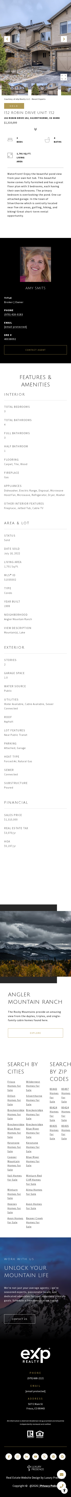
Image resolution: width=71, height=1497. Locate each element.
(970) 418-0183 (13, 314)
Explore (35, 1032)
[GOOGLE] (62, 1456)
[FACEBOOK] (8, 1456)
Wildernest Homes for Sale (33, 1086)
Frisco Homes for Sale (14, 1086)
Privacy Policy (49, 1485)
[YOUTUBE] (35, 1456)
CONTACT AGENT (35, 349)
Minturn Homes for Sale (14, 1194)
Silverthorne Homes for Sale (34, 1100)
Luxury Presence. (54, 1477)
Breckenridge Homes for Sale (15, 1114)
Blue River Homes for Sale (33, 1161)
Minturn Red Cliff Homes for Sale (34, 1180)
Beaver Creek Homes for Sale (34, 1222)
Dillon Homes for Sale (14, 1100)
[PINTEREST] (53, 1456)
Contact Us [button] (19, 1318)
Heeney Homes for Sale (14, 1208)
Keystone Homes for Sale (14, 1147)
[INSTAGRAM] (17, 1456)
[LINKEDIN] (26, 1456)
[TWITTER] (44, 1456)
